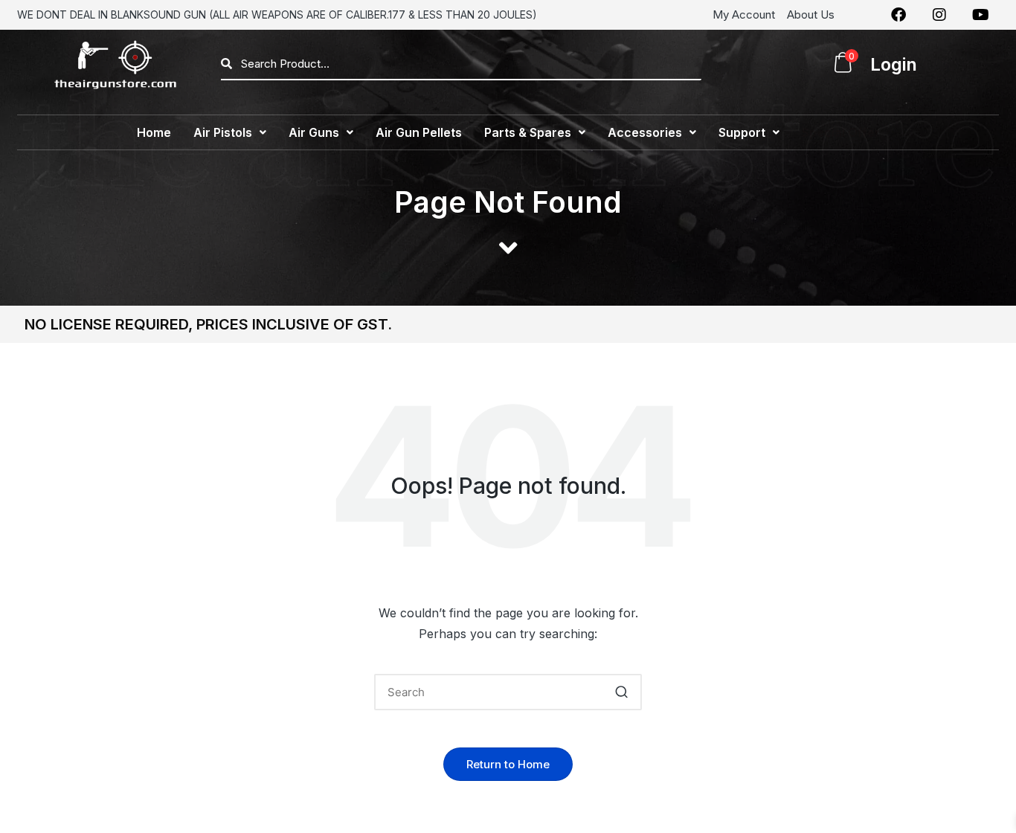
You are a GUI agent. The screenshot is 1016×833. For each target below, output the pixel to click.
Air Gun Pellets (419, 132)
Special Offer (841, 132)
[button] (229, 132)
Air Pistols (222, 132)
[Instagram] (939, 15)
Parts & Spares (527, 132)
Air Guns (314, 132)
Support (741, 132)
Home (154, 132)
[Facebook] (898, 15)
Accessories (645, 132)
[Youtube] (980, 15)
